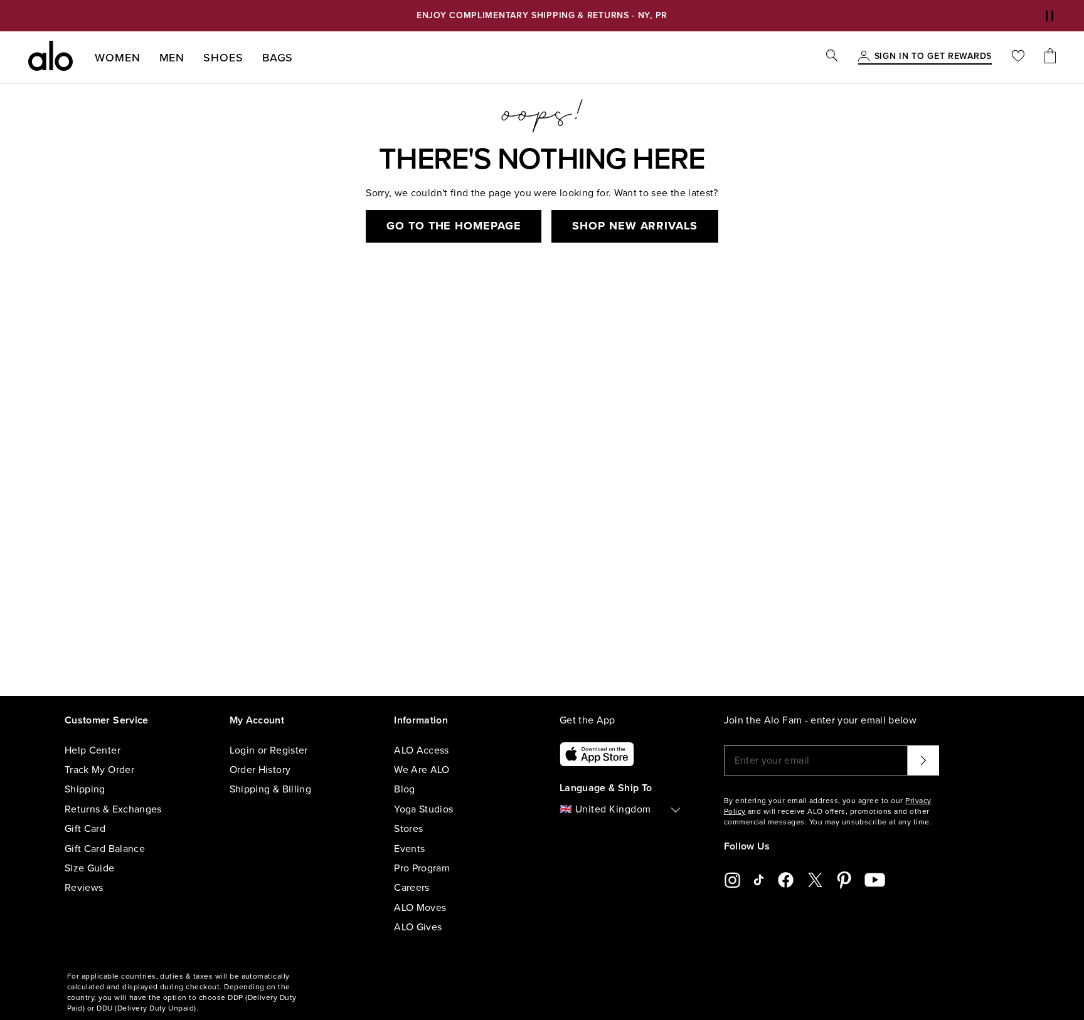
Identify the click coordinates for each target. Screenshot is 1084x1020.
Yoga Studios (423, 809)
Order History (260, 770)
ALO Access (421, 750)
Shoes (223, 58)
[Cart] (1050, 57)
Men (172, 58)
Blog (404, 789)
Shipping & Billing (270, 789)
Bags (278, 58)
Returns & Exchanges (113, 809)
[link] (933, 57)
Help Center (92, 750)
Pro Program (422, 868)
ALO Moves (420, 908)
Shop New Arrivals (634, 226)
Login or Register (269, 750)
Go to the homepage (453, 226)
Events (409, 849)
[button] (1049, 15)
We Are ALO (422, 770)
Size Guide (90, 868)
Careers (411, 887)
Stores (408, 829)
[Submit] (923, 760)
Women (118, 58)
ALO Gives (418, 927)
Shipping (85, 789)
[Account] (863, 57)
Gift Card (85, 829)
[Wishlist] (1018, 57)
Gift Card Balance (105, 849)
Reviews (84, 887)
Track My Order (99, 770)
